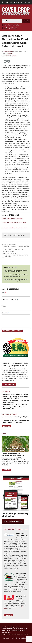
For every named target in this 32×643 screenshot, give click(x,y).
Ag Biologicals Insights (10, 28)
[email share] (5, 61)
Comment (5, 313)
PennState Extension (11, 56)
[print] (8, 61)
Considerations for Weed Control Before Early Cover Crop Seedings (16, 275)
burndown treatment (10, 248)
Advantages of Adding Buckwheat (15, 394)
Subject (4, 306)
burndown (13, 244)
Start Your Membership (13, 521)
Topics (6, 2)
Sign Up (26, 21)
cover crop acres (9, 251)
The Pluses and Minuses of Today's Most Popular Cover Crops (16, 421)
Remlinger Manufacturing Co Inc (21, 535)
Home (13, 638)
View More (6, 426)
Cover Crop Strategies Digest (12, 25)
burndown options (24, 246)
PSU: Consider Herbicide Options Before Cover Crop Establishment (16, 270)
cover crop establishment (11, 253)
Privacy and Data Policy (22, 638)
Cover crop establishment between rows (16, 255)
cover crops (7, 257)
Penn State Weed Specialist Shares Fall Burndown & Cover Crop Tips (16, 280)
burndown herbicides (10, 246)
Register (23, 2)
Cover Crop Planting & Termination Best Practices (16, 401)
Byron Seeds (21, 573)
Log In (17, 2)
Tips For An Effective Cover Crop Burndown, (14, 222)
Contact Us (6, 638)
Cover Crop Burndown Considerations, (12, 218)
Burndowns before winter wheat (13, 249)
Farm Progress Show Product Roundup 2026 (13, 407)
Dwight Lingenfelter (8, 51)
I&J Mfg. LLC (21, 596)
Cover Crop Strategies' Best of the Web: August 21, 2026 (15, 397)
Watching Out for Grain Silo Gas (15, 404)
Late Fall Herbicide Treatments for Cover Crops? (15, 228)
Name (4, 292)
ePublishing (26, 634)
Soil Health (9, 53)
